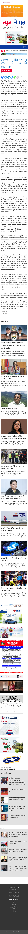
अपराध (14, 909)
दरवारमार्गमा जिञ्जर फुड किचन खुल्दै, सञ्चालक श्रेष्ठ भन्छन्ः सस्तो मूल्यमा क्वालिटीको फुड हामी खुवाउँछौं (18, 868)
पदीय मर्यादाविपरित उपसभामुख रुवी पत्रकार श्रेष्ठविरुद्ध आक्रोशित (12, 377)
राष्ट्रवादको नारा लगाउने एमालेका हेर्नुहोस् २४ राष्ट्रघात (18, 843)
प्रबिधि (14, 910)
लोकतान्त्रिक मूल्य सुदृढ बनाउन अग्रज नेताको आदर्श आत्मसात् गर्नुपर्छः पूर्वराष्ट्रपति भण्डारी (12, 497)
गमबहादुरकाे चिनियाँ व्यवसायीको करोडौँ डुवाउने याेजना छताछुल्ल (18, 850)
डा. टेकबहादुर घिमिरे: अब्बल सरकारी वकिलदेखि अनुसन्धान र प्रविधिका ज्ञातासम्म (17, 808)
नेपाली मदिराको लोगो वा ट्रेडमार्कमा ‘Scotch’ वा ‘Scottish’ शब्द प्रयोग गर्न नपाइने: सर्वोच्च (13, 346)
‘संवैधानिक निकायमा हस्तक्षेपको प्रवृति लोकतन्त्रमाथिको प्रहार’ (17, 816)
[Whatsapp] (14, 76)
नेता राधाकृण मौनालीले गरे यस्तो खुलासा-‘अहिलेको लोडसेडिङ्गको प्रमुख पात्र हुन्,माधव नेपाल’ (18, 835)
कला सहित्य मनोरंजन (14, 907)
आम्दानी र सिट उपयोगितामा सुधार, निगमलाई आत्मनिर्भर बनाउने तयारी (12, 529)
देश (14, 903)
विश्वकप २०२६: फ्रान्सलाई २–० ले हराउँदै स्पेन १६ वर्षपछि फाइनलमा (13, 589)
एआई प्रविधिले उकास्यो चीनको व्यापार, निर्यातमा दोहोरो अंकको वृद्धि (13, 559)
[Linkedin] (8, 76)
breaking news (6, 70)
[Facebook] (2, 76)
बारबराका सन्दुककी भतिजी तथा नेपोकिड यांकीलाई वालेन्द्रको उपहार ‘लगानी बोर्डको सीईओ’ (13, 437)
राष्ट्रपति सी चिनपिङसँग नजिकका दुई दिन (17, 790)
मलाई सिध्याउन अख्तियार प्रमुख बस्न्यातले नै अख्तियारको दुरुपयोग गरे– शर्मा (18, 859)
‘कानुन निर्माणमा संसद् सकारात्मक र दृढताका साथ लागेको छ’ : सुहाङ (17, 799)
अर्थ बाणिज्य (14, 904)
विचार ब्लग (14, 912)
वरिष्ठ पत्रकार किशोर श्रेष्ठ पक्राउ (9, 408)
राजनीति (14, 902)
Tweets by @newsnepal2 (7, 769)
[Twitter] (5, 76)
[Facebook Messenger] (11, 76)
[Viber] (17, 76)
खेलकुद (14, 906)
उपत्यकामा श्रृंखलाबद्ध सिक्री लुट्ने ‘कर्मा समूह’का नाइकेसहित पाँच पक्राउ (13, 467)
